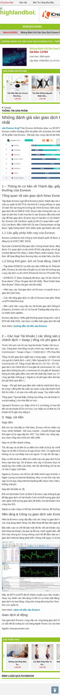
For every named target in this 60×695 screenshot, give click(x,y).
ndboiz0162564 (32, 26)
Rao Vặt (23, 2)
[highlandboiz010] (17, 10)
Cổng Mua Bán (6, 2)
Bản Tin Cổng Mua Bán (43, 2)
